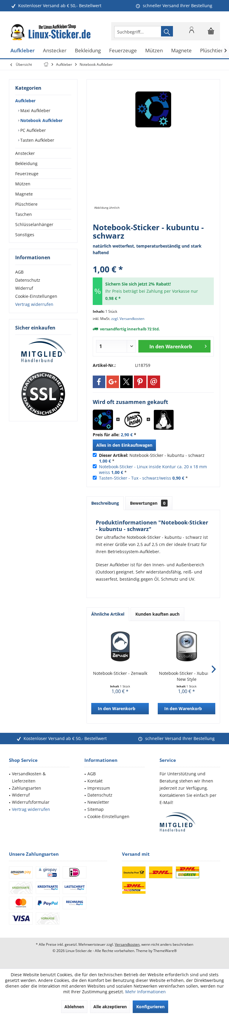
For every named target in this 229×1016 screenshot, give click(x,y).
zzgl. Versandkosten (127, 318)
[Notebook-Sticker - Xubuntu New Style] (186, 646)
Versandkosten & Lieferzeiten (29, 777)
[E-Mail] (154, 382)
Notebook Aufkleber (41, 120)
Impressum (98, 788)
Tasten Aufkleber (36, 140)
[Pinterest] (140, 382)
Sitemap (95, 809)
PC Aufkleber (32, 130)
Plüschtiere (26, 204)
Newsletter (98, 802)
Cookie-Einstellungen (36, 296)
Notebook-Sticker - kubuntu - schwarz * (152, 458)
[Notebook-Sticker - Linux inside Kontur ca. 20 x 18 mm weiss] (133, 420)
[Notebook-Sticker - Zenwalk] (120, 646)
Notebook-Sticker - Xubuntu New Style (186, 676)
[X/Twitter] (126, 382)
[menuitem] (211, 31)
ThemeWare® (165, 950)
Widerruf (24, 288)
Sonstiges (24, 234)
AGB (19, 272)
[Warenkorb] (211, 34)
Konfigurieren (150, 1006)
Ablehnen (74, 1006)
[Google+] (112, 382)
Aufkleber (25, 100)
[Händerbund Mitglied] (43, 350)
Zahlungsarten (26, 788)
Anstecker (25, 153)
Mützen (22, 184)
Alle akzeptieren (110, 1006)
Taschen (23, 214)
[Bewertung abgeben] (153, 261)
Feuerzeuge (26, 173)
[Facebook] (99, 382)
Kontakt (95, 781)
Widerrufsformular (30, 802)
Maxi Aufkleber (34, 110)
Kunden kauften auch (157, 614)
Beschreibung (105, 503)
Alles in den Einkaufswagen (124, 445)
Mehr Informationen (145, 991)
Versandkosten (127, 944)
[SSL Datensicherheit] (43, 394)
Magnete (24, 194)
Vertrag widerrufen (34, 304)
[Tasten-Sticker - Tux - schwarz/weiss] (164, 420)
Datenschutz (27, 280)
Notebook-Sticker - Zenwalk (120, 673)
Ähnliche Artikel (107, 614)
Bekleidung (26, 163)
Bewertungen (147, 503)
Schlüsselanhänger (34, 224)
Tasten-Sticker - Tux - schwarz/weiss (135, 478)
